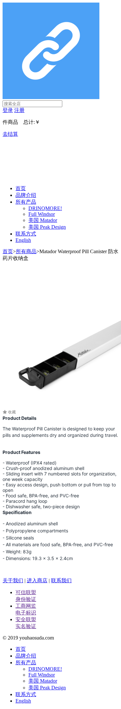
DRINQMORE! (45, 208)
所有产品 (25, 202)
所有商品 (26, 251)
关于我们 (13, 580)
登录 (8, 110)
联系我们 (61, 580)
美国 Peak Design (47, 227)
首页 (20, 188)
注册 (19, 110)
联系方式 (25, 233)
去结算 (10, 134)
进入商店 (37, 580)
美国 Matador (42, 220)
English (23, 240)
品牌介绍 (25, 195)
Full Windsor (41, 214)
